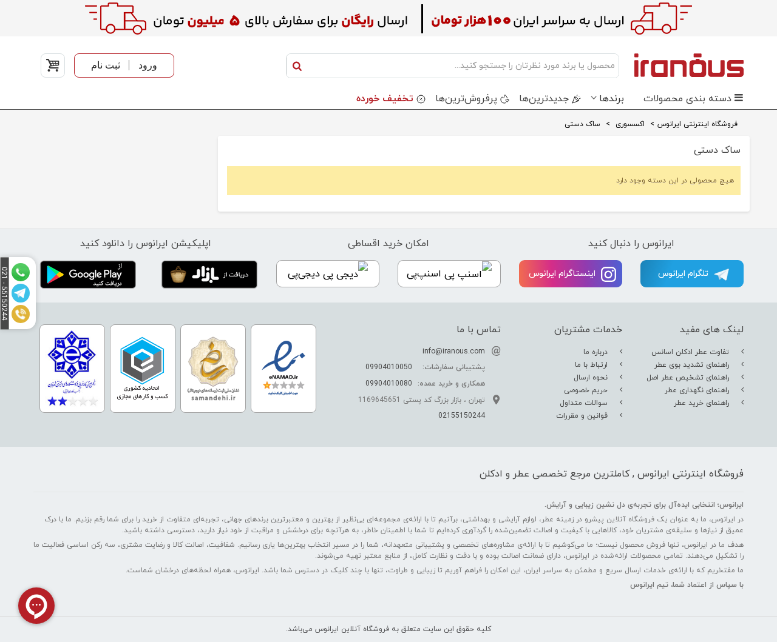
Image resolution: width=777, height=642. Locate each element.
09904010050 (388, 367)
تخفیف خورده (384, 98)
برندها (611, 98)
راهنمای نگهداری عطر (698, 390)
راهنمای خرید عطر (702, 403)
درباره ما (596, 352)
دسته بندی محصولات (687, 98)
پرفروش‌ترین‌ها (466, 98)
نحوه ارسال (592, 378)
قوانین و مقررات (583, 416)
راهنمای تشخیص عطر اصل (688, 378)
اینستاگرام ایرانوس (563, 273)
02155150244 (461, 416)
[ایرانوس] (684, 65)
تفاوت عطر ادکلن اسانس (691, 352)
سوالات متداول (585, 403)
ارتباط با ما (592, 365)
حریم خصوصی (587, 390)
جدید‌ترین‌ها (544, 98)
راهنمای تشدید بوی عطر (692, 365)
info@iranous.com (453, 351)
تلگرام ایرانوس (684, 273)
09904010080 (388, 384)
